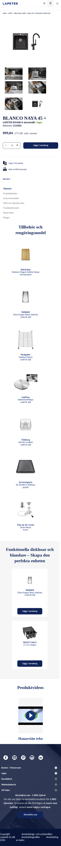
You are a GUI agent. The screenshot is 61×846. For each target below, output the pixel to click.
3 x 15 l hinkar (29, 643)
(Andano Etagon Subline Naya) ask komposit (25, 272)
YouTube (14, 757)
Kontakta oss (30, 815)
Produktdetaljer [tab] (10, 194)
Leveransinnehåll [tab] (11, 198)
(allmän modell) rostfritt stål (25, 442)
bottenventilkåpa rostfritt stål (25, 399)
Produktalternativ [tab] (11, 208)
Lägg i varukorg (40, 145)
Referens (7, 125)
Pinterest (23, 757)
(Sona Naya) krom (25, 527)
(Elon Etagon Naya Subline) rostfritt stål (25, 314)
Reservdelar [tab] (8, 213)
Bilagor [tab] (6, 218)
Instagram (32, 757)
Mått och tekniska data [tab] (13, 203)
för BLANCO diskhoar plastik (25, 485)
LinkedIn (40, 757)
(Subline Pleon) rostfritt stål (25, 357)
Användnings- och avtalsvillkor (37, 834)
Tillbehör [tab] (7, 189)
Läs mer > (7, 179)
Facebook (5, 757)
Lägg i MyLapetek (16, 163)
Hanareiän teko (30, 739)
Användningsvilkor (31, 837)
